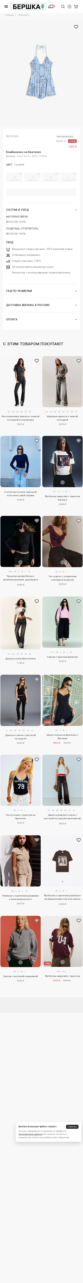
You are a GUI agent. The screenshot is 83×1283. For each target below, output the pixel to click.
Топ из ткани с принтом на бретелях (21, 817)
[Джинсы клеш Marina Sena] (20, 623)
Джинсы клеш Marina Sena (20, 658)
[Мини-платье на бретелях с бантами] (62, 700)
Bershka (12, 136)
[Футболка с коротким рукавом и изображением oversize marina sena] (62, 860)
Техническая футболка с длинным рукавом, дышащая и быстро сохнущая (20, 578)
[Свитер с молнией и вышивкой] (20, 941)
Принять (72, 1127)
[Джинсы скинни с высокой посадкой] (20, 700)
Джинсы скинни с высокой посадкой (20, 737)
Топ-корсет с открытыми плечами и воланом (62, 578)
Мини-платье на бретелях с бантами (62, 737)
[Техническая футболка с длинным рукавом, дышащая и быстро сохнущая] (20, 541)
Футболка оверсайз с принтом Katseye (62, 498)
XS (14, 178)
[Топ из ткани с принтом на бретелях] (20, 780)
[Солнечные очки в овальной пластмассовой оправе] (20, 461)
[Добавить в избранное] (37, 361)
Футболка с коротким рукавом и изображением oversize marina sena (62, 897)
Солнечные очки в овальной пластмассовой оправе (20, 494)
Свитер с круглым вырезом (62, 657)
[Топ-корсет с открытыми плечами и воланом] (62, 541)
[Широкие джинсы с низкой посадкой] (62, 381)
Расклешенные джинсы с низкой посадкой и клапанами (20, 418)
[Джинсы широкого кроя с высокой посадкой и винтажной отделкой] (62, 780)
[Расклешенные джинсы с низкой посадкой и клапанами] (20, 381)
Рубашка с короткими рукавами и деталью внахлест (20, 897)
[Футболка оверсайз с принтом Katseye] (62, 461)
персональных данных (31, 1134)
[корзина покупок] (76, 6)
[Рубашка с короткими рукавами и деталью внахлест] (20, 861)
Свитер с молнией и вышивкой (20, 976)
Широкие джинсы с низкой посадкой (62, 418)
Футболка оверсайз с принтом (62, 976)
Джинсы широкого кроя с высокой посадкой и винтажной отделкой (62, 817)
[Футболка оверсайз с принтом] (62, 941)
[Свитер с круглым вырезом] (62, 622)
